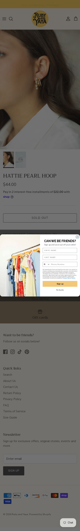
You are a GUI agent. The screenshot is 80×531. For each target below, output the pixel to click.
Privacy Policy (66, 278)
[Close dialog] (77, 237)
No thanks (60, 290)
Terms (73, 278)
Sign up (60, 284)
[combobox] (46, 264)
